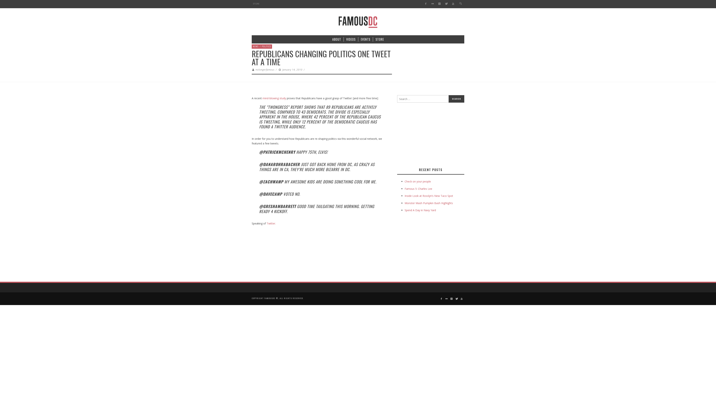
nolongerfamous (265, 69)
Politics (266, 46)
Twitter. (271, 223)
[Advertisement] (428, 134)
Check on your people (418, 181)
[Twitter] (446, 4)
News (255, 46)
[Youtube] (453, 4)
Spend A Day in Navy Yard (420, 210)
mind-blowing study (274, 98)
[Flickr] (432, 4)
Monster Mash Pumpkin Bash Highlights (429, 203)
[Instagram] (439, 4)
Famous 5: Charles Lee (418, 188)
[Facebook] (425, 4)
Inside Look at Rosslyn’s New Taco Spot (429, 196)
